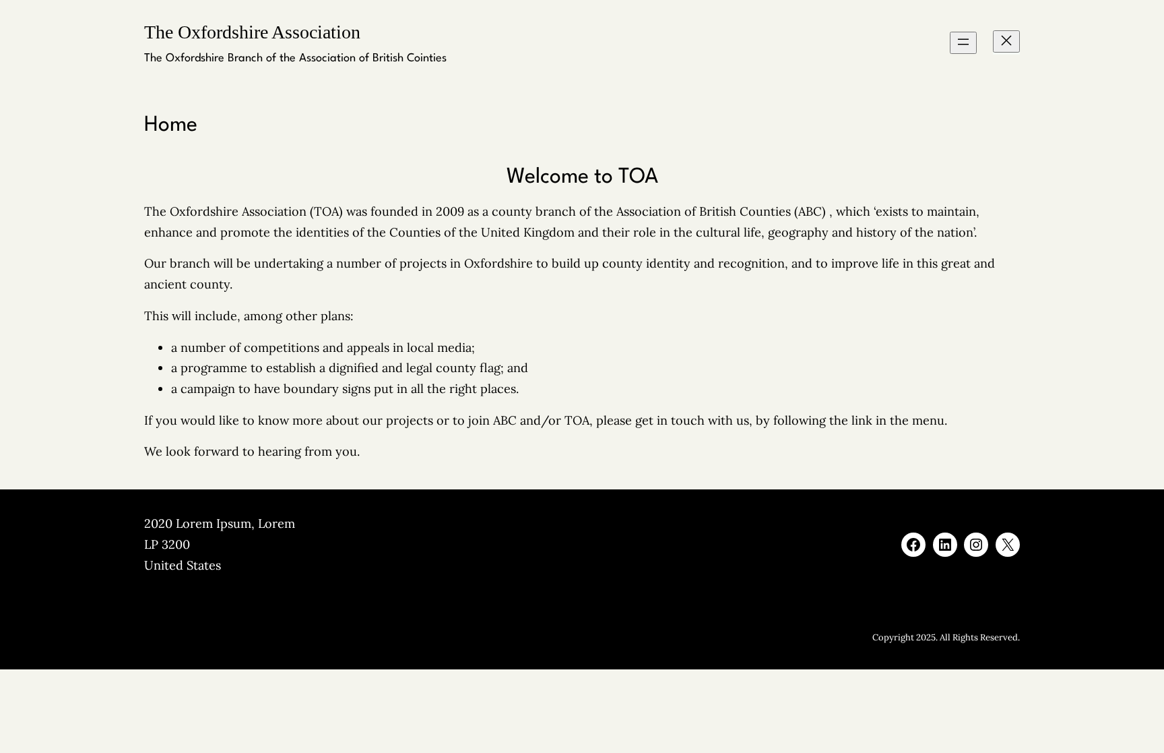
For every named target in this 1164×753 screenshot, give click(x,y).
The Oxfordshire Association (252, 32)
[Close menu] (1006, 41)
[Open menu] (963, 43)
